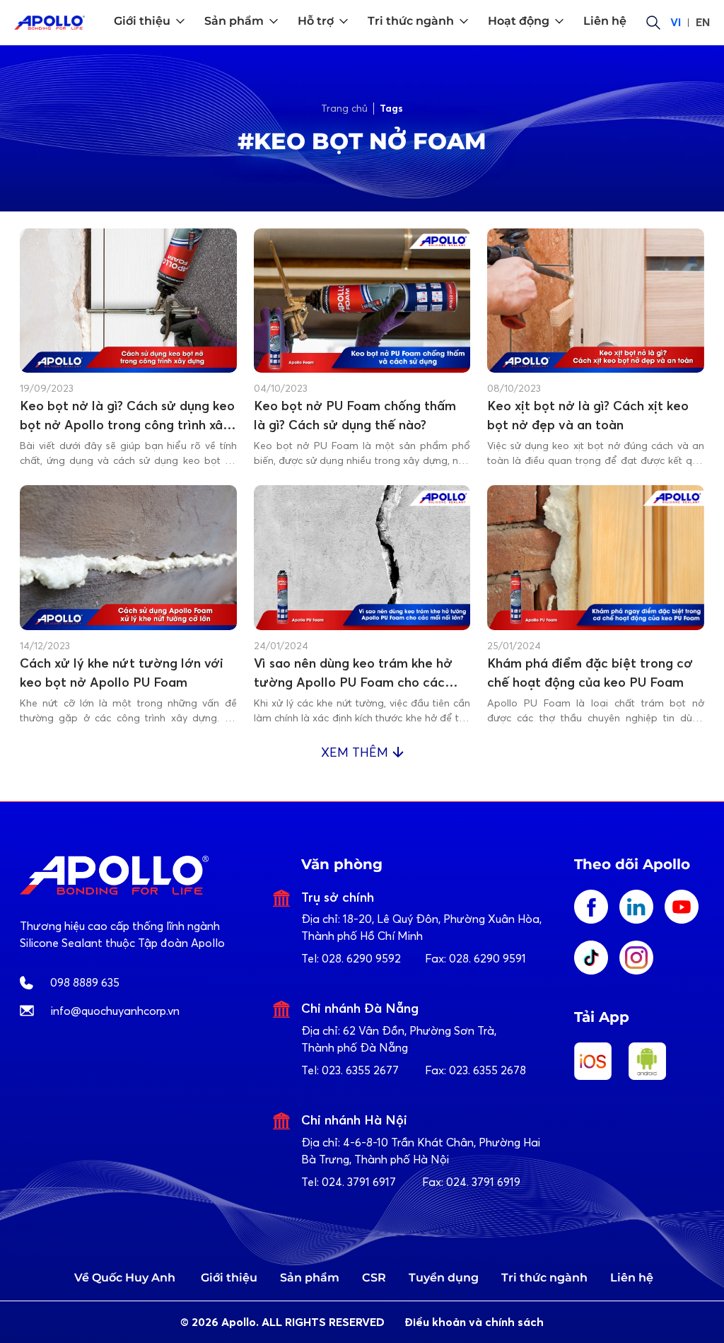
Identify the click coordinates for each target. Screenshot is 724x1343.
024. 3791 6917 (359, 1182)
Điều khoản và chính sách (474, 1322)
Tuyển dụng (444, 1277)
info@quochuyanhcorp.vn (115, 1011)
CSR (374, 1277)
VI (675, 22)
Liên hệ (631, 1277)
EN (703, 22)
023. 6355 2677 (360, 1070)
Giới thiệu (229, 1277)
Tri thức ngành (544, 1277)
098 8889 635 (84, 982)
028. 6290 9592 (361, 958)
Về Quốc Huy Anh (124, 1277)
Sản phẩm (309, 1277)
